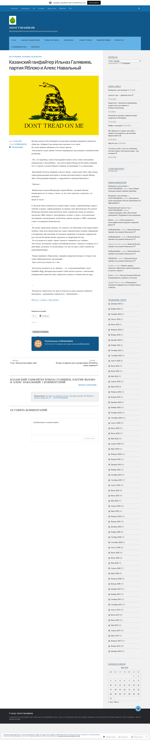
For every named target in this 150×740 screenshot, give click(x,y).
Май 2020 (114, 438)
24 (111, 694)
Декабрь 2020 (116, 402)
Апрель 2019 (115, 506)
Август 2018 (115, 547)
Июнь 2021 (115, 371)
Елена (110, 275)
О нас (13, 40)
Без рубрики (15, 57)
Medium (62, 8)
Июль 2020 (115, 428)
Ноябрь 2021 (115, 345)
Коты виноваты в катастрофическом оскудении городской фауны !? (123, 222)
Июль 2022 (115, 324)
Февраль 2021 (116, 392)
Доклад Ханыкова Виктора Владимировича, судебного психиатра (124, 276)
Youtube (41, 8)
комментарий (89, 438)
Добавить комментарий (87, 385)
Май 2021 (114, 376)
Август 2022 (115, 319)
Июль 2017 (115, 615)
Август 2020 (115, 423)
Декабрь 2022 (116, 303)
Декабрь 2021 (116, 340)
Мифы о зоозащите (115, 125)
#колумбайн (53, 300)
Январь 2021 (115, 397)
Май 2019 (114, 500)
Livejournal (25, 8)
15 (134, 685)
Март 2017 (115, 635)
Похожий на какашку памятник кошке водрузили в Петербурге (122, 116)
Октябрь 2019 (116, 475)
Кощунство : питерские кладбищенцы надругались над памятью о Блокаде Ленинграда (122, 105)
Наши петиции (103, 40)
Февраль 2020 (116, 454)
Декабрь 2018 (116, 526)
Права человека (52, 40)
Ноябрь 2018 (115, 532)
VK (34, 8)
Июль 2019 (115, 490)
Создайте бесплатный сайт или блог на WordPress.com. (33, 717)
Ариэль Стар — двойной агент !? (120, 95)
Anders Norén (14, 719)
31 (110, 698)
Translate (126, 63)
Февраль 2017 (116, 641)
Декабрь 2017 (116, 589)
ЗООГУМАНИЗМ (22, 27)
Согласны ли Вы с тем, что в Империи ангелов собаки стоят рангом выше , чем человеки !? (123, 151)
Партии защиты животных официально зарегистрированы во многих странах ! (124, 268)
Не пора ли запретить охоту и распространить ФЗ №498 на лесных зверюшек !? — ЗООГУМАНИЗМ (64, 397)
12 (120, 685)
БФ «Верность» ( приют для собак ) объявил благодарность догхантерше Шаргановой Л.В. (122, 133)
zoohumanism (21, 144)
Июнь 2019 (115, 495)
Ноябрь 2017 (115, 594)
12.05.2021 (18, 141)
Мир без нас (112, 143)
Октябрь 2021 (116, 350)
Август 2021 (115, 360)
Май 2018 (114, 563)
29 (134, 694)
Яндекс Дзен (52, 8)
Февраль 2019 (116, 516)
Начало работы (94, 3)
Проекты (35, 47)
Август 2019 (115, 485)
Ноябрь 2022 (115, 309)
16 (138, 685)
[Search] (139, 8)
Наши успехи (86, 40)
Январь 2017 (115, 646)
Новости (119, 40)
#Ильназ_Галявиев (39, 300)
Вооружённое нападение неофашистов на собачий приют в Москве (124, 285)
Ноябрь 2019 (115, 469)
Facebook (14, 8)
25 (116, 694)
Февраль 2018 (116, 578)
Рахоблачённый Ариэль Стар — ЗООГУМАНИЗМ (120, 209)
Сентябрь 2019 (116, 480)
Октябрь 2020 (116, 412)
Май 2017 (114, 625)
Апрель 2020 (116, 443)
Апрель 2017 (115, 630)
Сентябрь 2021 (116, 355)
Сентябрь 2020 (116, 418)
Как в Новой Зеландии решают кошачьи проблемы (123, 189)
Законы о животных (30, 40)
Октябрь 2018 (116, 537)
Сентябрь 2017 (116, 604)
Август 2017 (115, 609)
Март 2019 (115, 511)
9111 (70, 8)
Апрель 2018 (115, 568)
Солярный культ (19, 47)
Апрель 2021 (115, 381)
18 (115, 689)
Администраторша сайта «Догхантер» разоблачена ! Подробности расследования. (124, 214)
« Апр (110, 702)
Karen (110, 220)
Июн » (116, 702)
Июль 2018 (115, 552)
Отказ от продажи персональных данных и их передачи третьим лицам (89, 717)
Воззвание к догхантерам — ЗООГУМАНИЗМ (118, 187)
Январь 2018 (115, 584)
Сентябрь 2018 (116, 542)
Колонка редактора (32, 57)
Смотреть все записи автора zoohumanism (72, 344)
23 (138, 689)
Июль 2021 (115, 366)
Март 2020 (115, 449)
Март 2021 (115, 386)
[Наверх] (138, 708)
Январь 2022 (115, 335)
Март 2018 (115, 573)
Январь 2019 (115, 521)
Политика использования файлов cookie (68, 736)
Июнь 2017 (115, 620)
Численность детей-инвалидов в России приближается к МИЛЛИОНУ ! (124, 200)
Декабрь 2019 (116, 464)
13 (124, 685)
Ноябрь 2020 (116, 407)
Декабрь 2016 (116, 651)
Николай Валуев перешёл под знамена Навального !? (124, 230)
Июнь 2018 (115, 558)
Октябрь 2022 (116, 314)
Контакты (68, 40)
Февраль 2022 (116, 329)
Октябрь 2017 (116, 599)
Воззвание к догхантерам (117, 90)
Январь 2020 (116, 459)
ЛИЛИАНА (112, 258)
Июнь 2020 (115, 433)
